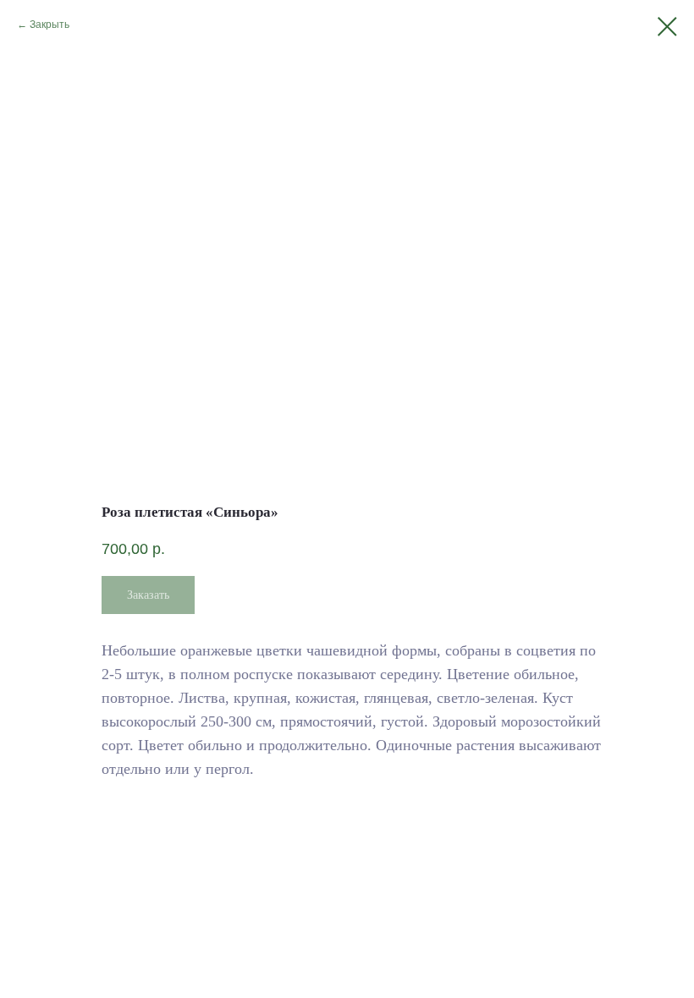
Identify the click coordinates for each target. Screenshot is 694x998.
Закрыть (49, 24)
